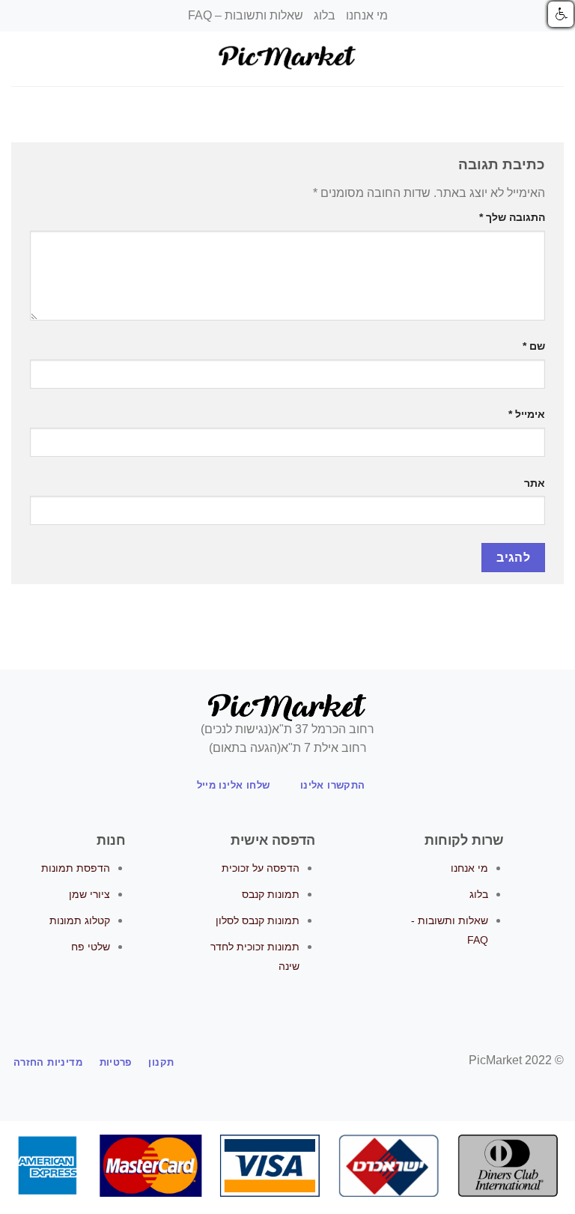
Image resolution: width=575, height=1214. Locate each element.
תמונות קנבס (270, 894)
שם (534, 346)
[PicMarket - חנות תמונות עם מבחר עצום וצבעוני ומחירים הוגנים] (287, 58)
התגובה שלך (512, 217)
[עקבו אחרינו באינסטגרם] (296, 1061)
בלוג (324, 15)
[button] (561, 14)
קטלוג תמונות (79, 920)
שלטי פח (90, 947)
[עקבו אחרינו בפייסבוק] (315, 1061)
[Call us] (260, 1061)
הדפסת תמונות (75, 868)
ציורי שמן (89, 894)
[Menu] (555, 58)
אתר (534, 483)
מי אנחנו (367, 15)
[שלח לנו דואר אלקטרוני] (279, 1061)
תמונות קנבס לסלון (257, 920)
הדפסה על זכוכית (260, 868)
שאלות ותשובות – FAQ (245, 15)
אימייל (526, 414)
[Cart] (18, 59)
